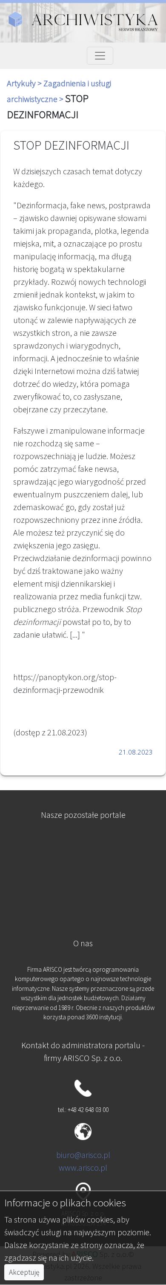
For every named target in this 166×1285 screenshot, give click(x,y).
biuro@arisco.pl (83, 1154)
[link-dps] (83, 846)
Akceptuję (24, 1272)
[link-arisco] (83, 887)
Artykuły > (25, 83)
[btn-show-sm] (100, 56)
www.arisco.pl (83, 1167)
